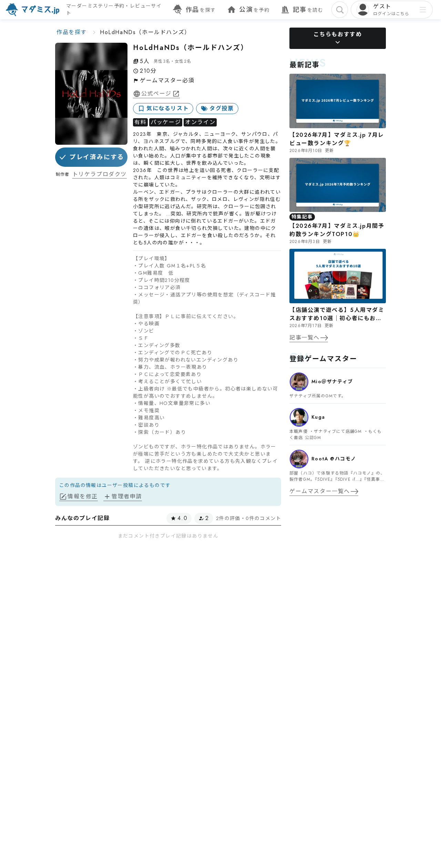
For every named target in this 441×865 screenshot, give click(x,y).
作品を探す (72, 32)
